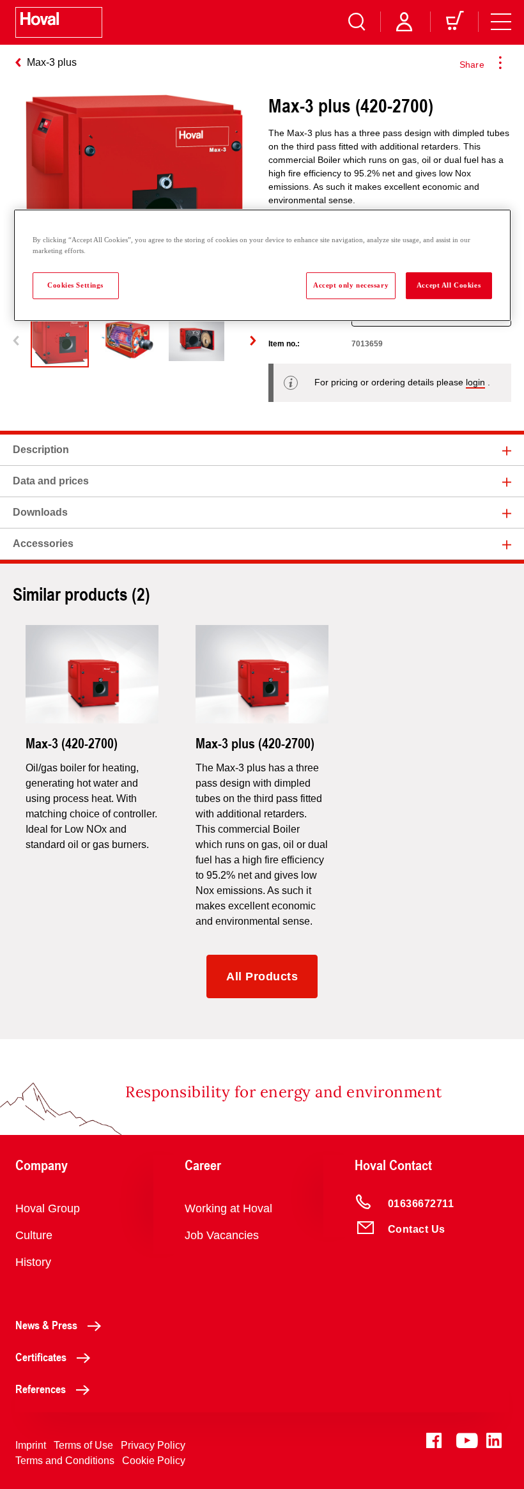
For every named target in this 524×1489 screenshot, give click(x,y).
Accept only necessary (351, 285)
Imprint (30, 1445)
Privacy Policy (153, 1445)
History (33, 1262)
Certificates (40, 1356)
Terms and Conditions (64, 1460)
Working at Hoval (228, 1208)
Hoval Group (47, 1208)
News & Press (46, 1324)
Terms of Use (83, 1445)
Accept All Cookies (449, 285)
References (40, 1388)
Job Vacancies (222, 1235)
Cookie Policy (153, 1460)
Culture (33, 1235)
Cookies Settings (75, 285)
